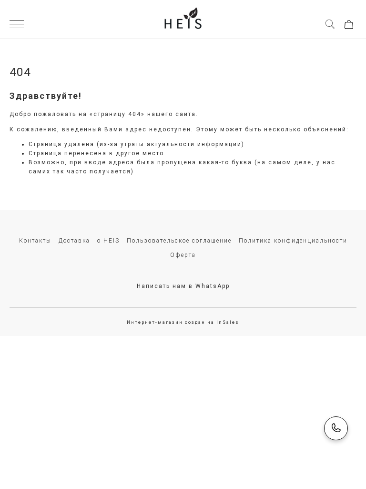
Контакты (35, 240)
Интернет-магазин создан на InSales (183, 322)
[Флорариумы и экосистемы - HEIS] (183, 19)
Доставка (74, 240)
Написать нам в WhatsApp (183, 286)
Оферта (183, 255)
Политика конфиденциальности (293, 240)
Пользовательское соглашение (179, 240)
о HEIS (108, 240)
